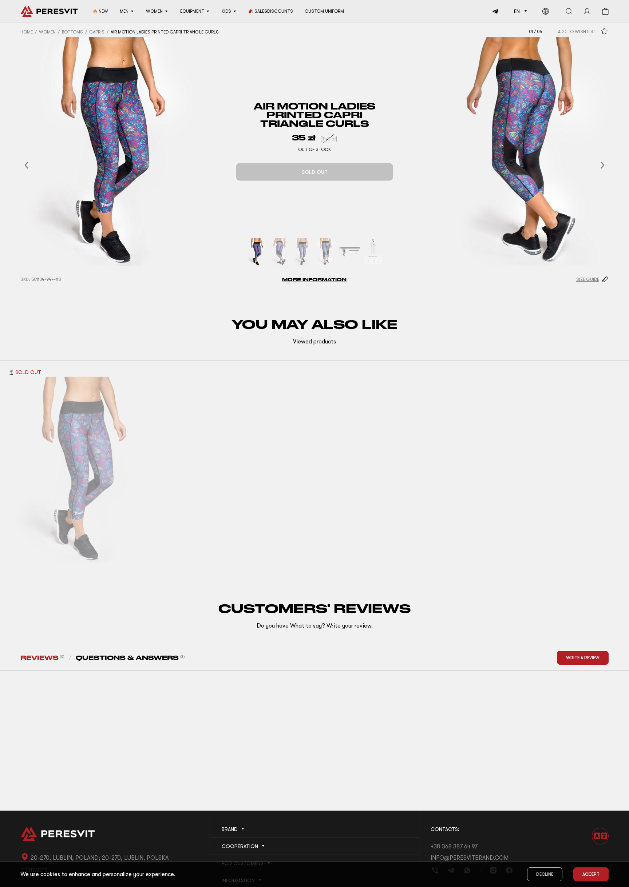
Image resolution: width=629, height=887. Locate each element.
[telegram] (493, 11)
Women (47, 32)
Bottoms (72, 32)
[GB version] (545, 11)
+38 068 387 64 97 (454, 846)
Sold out (315, 172)
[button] (35, 165)
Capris (96, 32)
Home (26, 32)
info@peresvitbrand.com (470, 858)
